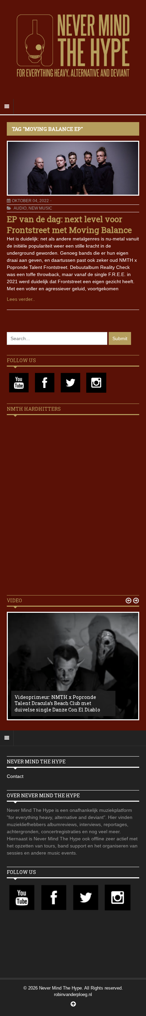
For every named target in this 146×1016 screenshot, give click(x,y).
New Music (40, 208)
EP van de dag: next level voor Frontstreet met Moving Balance (69, 224)
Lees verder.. (21, 299)
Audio (20, 208)
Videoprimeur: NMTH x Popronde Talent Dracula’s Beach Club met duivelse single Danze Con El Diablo (57, 703)
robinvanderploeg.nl (73, 994)
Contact (15, 776)
